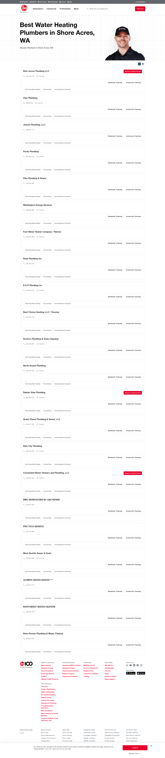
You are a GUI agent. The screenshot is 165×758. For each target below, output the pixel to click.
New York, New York (110, 730)
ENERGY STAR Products (49, 679)
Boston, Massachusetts (48, 735)
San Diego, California (132, 732)
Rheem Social (130, 662)
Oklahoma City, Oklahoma (112, 732)
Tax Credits (43, 2)
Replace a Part (88, 671)
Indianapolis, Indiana (89, 730)
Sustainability (53, 2)
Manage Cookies (134, 753)
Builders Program (68, 673)
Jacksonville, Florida (89, 732)
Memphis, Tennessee (89, 738)
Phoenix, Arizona (109, 738)
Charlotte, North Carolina (48, 738)
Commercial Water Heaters (71, 665)
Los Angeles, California (90, 735)
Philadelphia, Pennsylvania (112, 735)
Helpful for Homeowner (47, 662)
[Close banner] (151, 745)
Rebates (33, 2)
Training (86, 676)
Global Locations (110, 676)
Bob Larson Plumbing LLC (36, 71)
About (76, 9)
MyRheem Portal (89, 665)
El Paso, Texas (66, 738)
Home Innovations (47, 671)
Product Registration (48, 689)
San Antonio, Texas (131, 730)
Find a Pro (44, 686)
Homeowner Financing (48, 703)
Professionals (65, 9)
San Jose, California (131, 738)
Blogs (107, 673)
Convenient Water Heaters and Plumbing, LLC (46, 472)
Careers (63, 2)
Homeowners (38, 9)
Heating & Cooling (47, 668)
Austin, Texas (44, 732)
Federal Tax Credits (47, 700)
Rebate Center (46, 697)
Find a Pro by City (26, 730)
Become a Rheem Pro (90, 668)
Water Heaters (46, 665)
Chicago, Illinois (45, 741)
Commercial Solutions (68, 662)
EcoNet (44, 676)
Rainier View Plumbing (34, 392)
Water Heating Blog (47, 692)
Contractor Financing (90, 673)
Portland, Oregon (110, 741)
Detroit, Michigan (67, 735)
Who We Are (109, 665)
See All (22, 733)
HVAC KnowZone (47, 711)
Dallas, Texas (65, 730)
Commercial (51, 9)
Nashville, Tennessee (89, 741)
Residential (115, 82)
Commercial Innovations (70, 671)
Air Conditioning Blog (48, 695)
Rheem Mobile (130, 670)
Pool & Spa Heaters (47, 673)
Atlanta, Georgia (45, 730)
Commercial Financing (69, 676)
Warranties (24, 2)
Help (70, 2)
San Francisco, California (133, 735)
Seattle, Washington (131, 741)
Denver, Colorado (67, 732)
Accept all (135, 747)
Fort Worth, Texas (67, 741)
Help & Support (110, 679)
